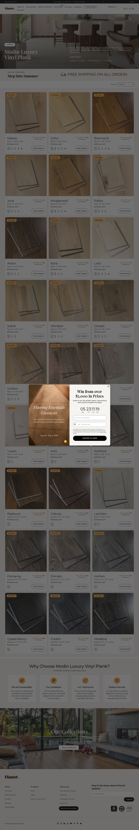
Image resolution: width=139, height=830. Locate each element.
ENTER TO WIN (90, 438)
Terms (75, 433)
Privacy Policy (103, 432)
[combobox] (76, 424)
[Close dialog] (108, 386)
